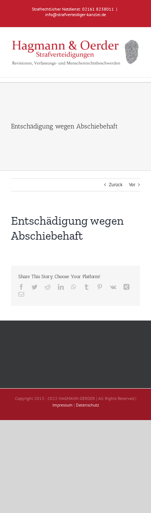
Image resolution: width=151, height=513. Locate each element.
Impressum (62, 405)
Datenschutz (87, 405)
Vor (132, 184)
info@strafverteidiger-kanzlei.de (75, 14)
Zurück (115, 184)
